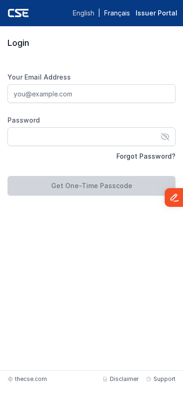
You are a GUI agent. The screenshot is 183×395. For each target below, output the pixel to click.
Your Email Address (39, 77)
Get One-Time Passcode (91, 186)
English (83, 13)
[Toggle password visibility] (165, 136)
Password (24, 120)
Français (117, 13)
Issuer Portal (156, 13)
